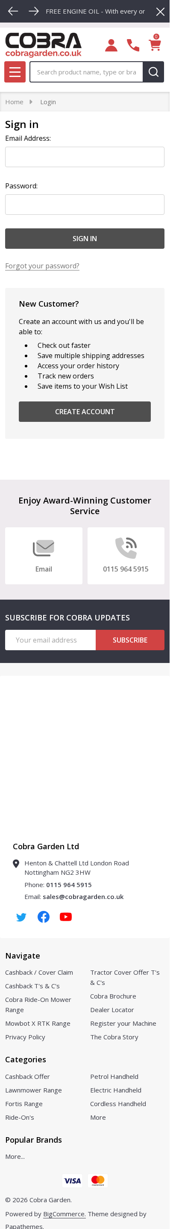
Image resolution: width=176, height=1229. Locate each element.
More (98, 1117)
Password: (21, 186)
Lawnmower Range (33, 1090)
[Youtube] (65, 916)
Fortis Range (24, 1103)
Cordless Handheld (118, 1103)
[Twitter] (21, 916)
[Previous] (13, 11)
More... (15, 1156)
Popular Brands (33, 1140)
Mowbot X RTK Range (37, 1023)
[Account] (111, 45)
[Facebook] (43, 916)
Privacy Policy (25, 1037)
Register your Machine (123, 1023)
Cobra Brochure (113, 996)
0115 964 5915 (69, 884)
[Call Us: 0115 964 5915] (133, 45)
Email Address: (28, 138)
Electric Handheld (115, 1090)
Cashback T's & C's (32, 985)
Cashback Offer (27, 1076)
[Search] (153, 72)
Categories (25, 1059)
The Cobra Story (114, 1037)
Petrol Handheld (114, 1076)
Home (14, 101)
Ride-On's (19, 1117)
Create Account (85, 411)
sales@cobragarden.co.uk (83, 896)
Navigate (22, 955)
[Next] (33, 11)
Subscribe (130, 640)
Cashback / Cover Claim (39, 972)
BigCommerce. (64, 1213)
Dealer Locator (112, 1009)
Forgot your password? (42, 265)
